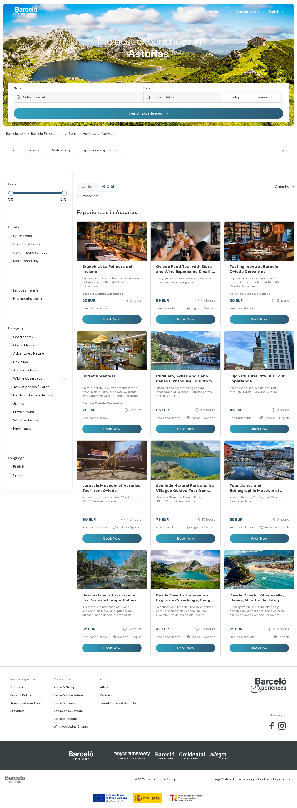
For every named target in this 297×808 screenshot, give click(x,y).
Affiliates (106, 687)
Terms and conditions (26, 703)
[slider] (11, 193)
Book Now (111, 319)
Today (235, 97)
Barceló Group (64, 687)
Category (16, 328)
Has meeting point (27, 298)
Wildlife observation (29, 378)
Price (12, 184)
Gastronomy (23, 337)
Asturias (89, 133)
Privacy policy (245, 779)
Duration (15, 227)
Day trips (20, 362)
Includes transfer (26, 290)
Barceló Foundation (68, 695)
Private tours (23, 412)
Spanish (19, 475)
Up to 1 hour (22, 235)
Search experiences (145, 113)
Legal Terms (281, 779)
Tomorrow (264, 97)
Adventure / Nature (28, 353)
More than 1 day (26, 260)
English (18, 466)
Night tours (22, 428)
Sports (18, 403)
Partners (106, 695)
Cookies (264, 779)
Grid (110, 186)
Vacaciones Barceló (68, 711)
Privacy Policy (20, 695)
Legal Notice (222, 779)
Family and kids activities (32, 395)
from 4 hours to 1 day (30, 252)
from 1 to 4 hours (26, 244)
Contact (16, 687)
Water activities (25, 420)
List (90, 186)
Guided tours (23, 345)
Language (16, 458)
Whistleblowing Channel (72, 726)
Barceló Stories (65, 703)
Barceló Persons (66, 719)
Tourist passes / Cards (31, 387)
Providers (17, 711)
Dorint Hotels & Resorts (118, 703)
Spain (73, 133)
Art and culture (25, 370)
